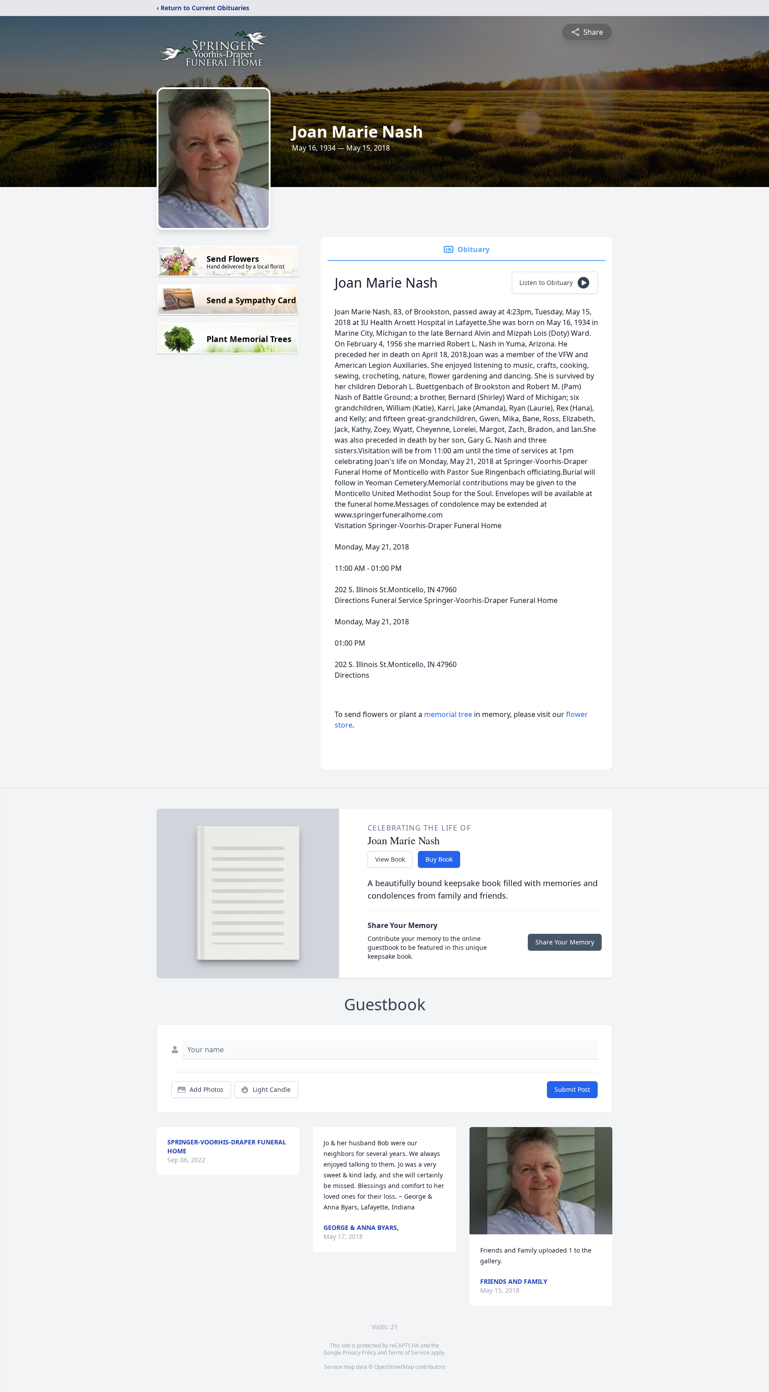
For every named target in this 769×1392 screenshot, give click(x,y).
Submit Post (572, 1089)
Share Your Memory (564, 942)
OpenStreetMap (394, 1367)
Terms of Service (408, 1352)
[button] (541, 1180)
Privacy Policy (359, 1352)
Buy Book (439, 859)
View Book (390, 859)
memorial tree (448, 714)
